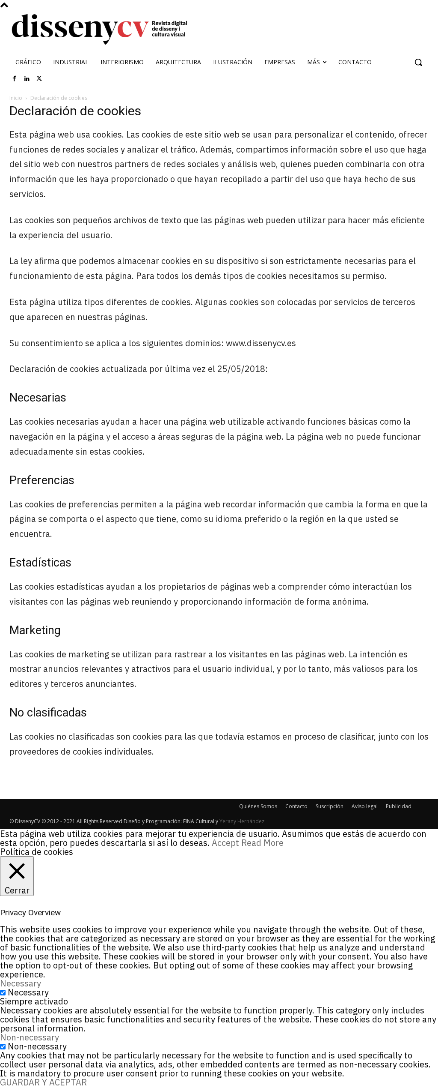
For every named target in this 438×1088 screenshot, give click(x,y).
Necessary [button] (20, 983)
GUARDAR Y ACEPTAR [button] (43, 1082)
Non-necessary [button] (29, 1037)
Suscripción (329, 806)
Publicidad (398, 806)
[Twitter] (39, 79)
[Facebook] (14, 79)
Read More (262, 842)
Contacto (296, 806)
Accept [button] (225, 842)
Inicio (15, 98)
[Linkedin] (27, 79)
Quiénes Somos (258, 806)
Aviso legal (365, 806)
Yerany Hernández (241, 821)
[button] (418, 62)
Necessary (28, 992)
